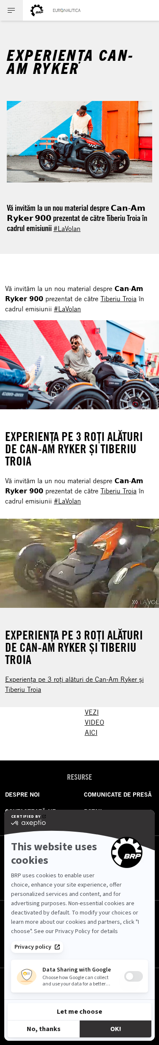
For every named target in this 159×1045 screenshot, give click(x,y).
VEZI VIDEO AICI (94, 722)
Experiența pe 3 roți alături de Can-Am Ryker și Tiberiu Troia (74, 684)
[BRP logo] (37, 10)
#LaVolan (67, 228)
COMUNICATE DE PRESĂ (118, 794)
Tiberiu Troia (118, 298)
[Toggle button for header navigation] (11, 10)
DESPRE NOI (22, 794)
